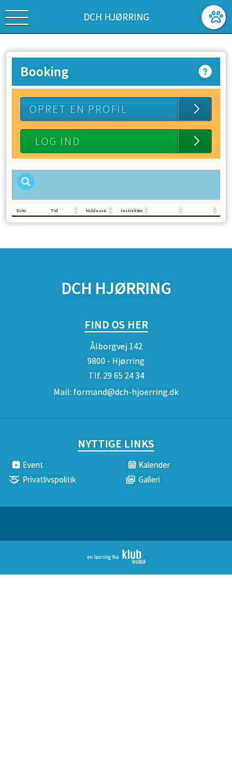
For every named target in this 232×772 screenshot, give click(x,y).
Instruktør (131, 210)
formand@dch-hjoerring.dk (126, 391)
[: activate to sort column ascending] (168, 210)
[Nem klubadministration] (116, 561)
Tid (54, 210)
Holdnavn (96, 210)
